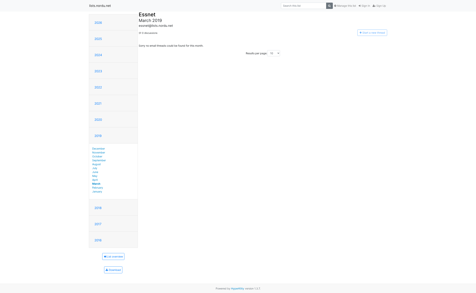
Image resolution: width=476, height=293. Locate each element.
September (99, 160)
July (94, 168)
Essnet (147, 14)
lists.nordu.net (100, 6)
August (96, 164)
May (94, 175)
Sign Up (381, 5)
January (97, 191)
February (97, 187)
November (98, 152)
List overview (114, 256)
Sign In (365, 5)
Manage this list (346, 5)
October (97, 156)
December (98, 148)
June (95, 172)
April (95, 179)
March (96, 183)
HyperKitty (237, 288)
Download (114, 269)
